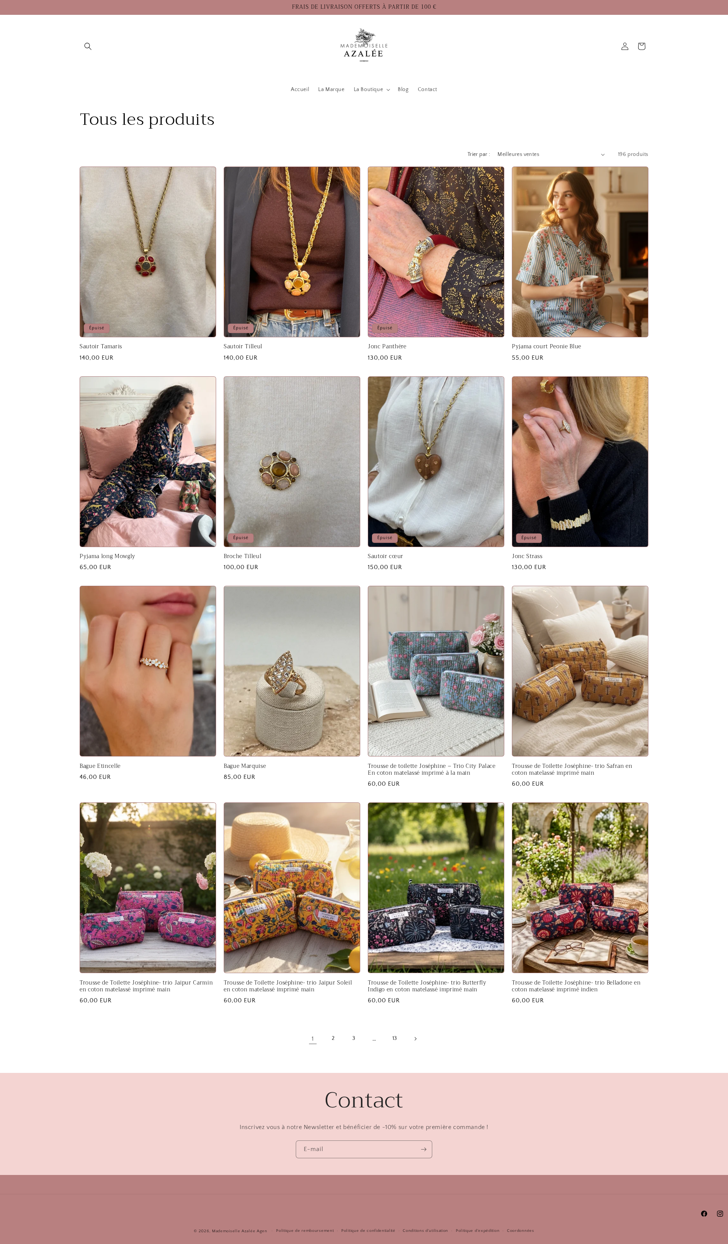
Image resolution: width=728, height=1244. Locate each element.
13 (394, 1038)
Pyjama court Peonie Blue (546, 346)
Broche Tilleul (242, 556)
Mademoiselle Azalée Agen (239, 1231)
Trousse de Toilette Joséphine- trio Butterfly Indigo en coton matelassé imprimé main (427, 986)
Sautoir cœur (385, 556)
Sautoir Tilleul (243, 346)
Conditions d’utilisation (425, 1230)
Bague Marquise (245, 766)
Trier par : (479, 154)
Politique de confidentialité (368, 1230)
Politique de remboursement (305, 1230)
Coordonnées (520, 1230)
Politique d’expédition (477, 1230)
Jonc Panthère (387, 346)
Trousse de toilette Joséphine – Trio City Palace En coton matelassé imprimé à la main (432, 770)
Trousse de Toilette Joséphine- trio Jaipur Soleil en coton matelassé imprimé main (288, 986)
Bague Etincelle (100, 766)
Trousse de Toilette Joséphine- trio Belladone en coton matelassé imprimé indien (576, 986)
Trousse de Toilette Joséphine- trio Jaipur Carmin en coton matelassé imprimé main (146, 986)
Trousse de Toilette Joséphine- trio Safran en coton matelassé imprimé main (572, 770)
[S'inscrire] (423, 1149)
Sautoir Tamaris (101, 346)
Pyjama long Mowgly (107, 556)
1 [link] (313, 1038)
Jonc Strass (527, 556)
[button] (88, 46)
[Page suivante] (415, 1038)
